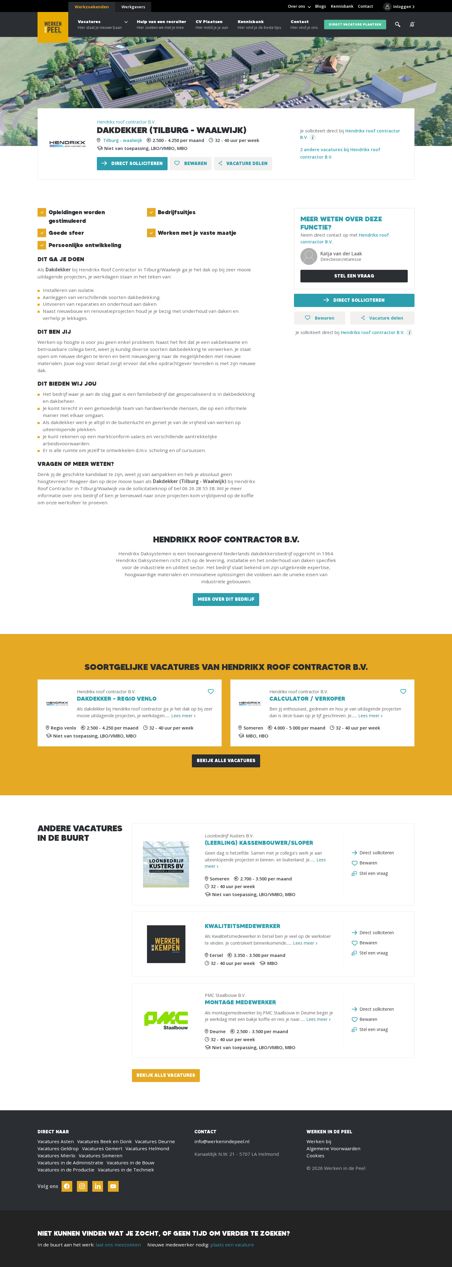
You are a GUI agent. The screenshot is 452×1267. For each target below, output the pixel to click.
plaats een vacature (232, 1244)
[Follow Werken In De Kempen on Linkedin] (97, 1186)
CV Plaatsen (212, 24)
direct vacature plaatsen (355, 24)
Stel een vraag (354, 276)
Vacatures (100, 24)
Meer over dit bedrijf (226, 599)
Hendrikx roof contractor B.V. (126, 122)
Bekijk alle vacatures (226, 760)
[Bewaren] (211, 691)
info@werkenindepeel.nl (221, 1141)
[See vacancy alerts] (412, 24)
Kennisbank (259, 24)
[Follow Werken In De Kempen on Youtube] (113, 1186)
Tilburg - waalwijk (122, 140)
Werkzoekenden (92, 7)
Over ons (296, 6)
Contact (304, 24)
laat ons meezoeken (118, 1244)
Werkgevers (133, 7)
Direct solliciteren (136, 163)
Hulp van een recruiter (161, 24)
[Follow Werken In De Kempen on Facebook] (66, 1186)
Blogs (320, 6)
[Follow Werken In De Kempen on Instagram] (82, 1186)
